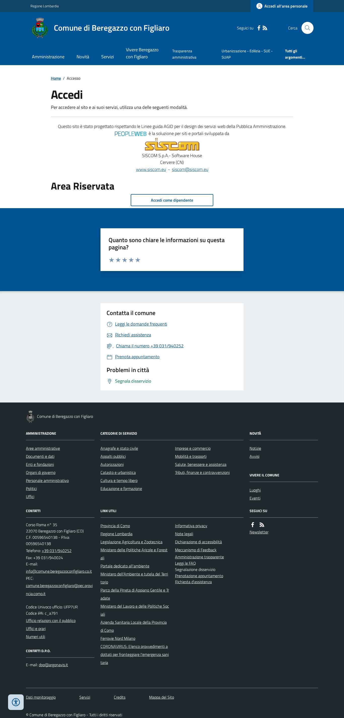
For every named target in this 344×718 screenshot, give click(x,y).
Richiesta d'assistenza (193, 582)
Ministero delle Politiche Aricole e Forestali (133, 554)
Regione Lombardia (44, 6)
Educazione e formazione (121, 488)
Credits (119, 697)
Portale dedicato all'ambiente (124, 566)
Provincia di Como (115, 526)
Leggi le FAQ (185, 563)
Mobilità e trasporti (191, 456)
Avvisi (254, 456)
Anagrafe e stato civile (119, 448)
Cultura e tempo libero (118, 480)
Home (56, 78)
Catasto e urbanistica (118, 472)
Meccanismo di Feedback (196, 550)
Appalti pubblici (113, 456)
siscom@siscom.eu (190, 169)
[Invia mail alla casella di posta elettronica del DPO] (53, 665)
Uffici (30, 496)
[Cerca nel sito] (305, 28)
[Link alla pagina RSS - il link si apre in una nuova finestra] (265, 28)
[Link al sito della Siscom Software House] (172, 144)
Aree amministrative (43, 448)
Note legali (184, 534)
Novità (83, 56)
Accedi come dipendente (172, 200)
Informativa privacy (191, 526)
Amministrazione (48, 56)
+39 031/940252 (57, 551)
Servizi (107, 56)
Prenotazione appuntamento (199, 576)
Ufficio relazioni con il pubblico (51, 620)
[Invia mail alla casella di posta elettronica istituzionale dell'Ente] (59, 571)
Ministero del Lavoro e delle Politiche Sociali (134, 610)
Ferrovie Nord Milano (117, 638)
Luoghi (255, 490)
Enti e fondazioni (40, 464)
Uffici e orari (36, 628)
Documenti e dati (40, 456)
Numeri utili (35, 637)
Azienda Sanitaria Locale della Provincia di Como (133, 626)
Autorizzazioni (112, 464)
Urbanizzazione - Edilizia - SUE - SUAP (247, 54)
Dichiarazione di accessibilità (198, 542)
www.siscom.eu (151, 169)
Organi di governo (40, 472)
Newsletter (259, 532)
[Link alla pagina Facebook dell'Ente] (253, 525)
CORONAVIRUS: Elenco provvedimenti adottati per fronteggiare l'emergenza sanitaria (134, 654)
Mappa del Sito (161, 697)
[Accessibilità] (16, 702)
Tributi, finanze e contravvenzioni (202, 472)
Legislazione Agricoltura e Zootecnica (131, 542)
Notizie (255, 448)
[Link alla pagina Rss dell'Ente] (262, 525)
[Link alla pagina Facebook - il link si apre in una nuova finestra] (259, 28)
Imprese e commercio (193, 448)
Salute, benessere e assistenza (200, 464)
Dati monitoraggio (41, 697)
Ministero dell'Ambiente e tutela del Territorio (134, 578)
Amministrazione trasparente (199, 557)
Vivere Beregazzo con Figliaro (142, 53)
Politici (31, 488)
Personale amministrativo (47, 480)
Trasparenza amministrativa (184, 54)
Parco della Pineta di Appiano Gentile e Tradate (134, 594)
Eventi (255, 498)
